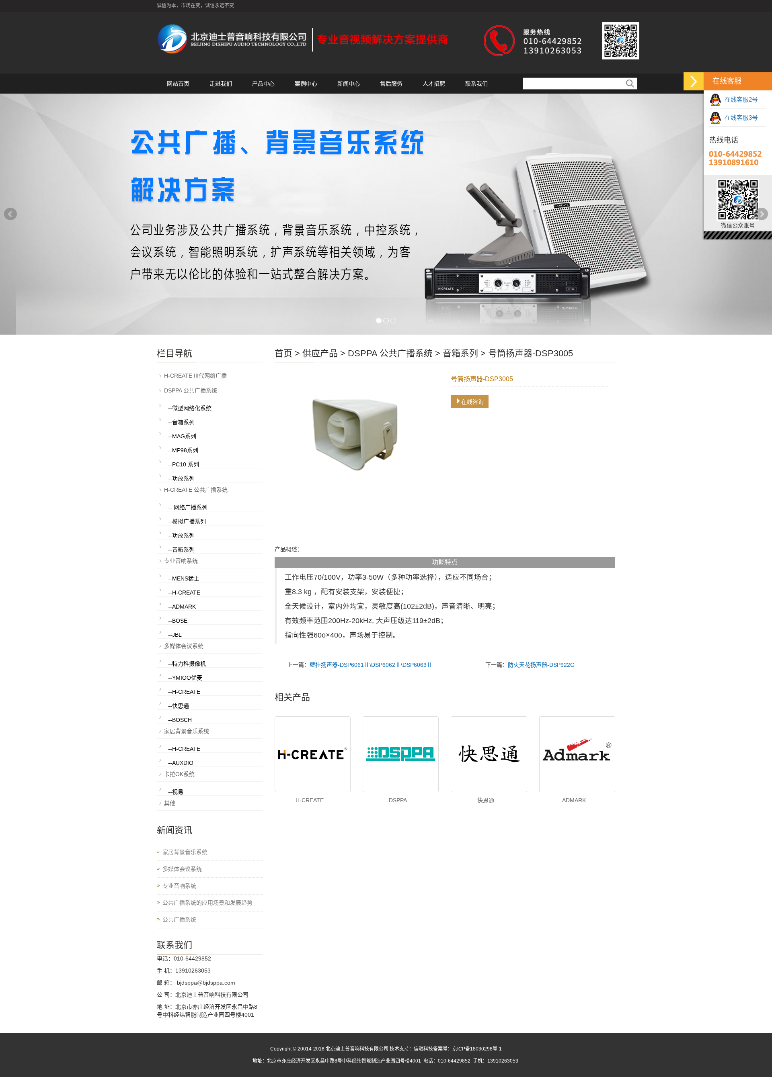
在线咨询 (472, 402)
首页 (283, 353)
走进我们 (220, 83)
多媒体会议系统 (183, 646)
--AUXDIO (180, 763)
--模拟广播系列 (187, 521)
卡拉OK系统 (179, 774)
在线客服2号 (739, 99)
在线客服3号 (739, 117)
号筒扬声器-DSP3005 (530, 353)
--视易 (175, 792)
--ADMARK (182, 606)
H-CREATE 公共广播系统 (196, 489)
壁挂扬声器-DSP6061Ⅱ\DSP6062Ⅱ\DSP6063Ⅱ (371, 665)
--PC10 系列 (183, 464)
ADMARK (574, 800)
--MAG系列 (182, 436)
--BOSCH (180, 720)
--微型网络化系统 (189, 408)
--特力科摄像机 (187, 663)
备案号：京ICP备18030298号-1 (467, 1049)
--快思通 (178, 706)
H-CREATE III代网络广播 (195, 375)
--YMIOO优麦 (185, 677)
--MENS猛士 (183, 578)
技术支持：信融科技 (411, 1049)
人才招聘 (434, 83)
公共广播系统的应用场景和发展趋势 (207, 902)
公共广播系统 (179, 919)
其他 (169, 803)
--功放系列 (181, 478)
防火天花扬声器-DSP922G (541, 665)
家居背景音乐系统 (186, 731)
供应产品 (320, 353)
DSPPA (398, 800)
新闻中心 (348, 83)
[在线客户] (694, 81)
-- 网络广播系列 (187, 507)
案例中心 (306, 83)
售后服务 (391, 83)
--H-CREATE (184, 592)
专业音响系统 (181, 561)
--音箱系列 (181, 422)
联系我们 (476, 83)
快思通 (485, 800)
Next (761, 214)
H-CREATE (310, 800)
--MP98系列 (183, 450)
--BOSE (177, 620)
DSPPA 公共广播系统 (390, 353)
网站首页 (178, 83)
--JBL (175, 634)
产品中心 (263, 83)
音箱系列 (460, 353)
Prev (10, 214)
